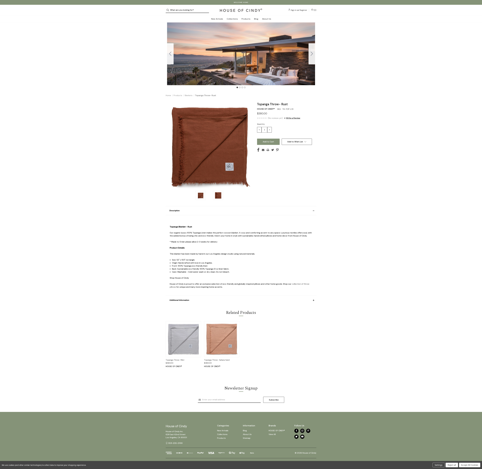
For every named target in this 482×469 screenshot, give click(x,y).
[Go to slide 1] (237, 87)
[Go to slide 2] (312, 53)
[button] (241, 210)
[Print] (268, 150)
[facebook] (296, 431)
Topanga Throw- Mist (175, 360)
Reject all (452, 465)
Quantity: (261, 124)
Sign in (294, 10)
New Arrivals (217, 19)
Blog (256, 19)
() (314, 10)
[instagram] (302, 431)
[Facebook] (258, 150)
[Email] (263, 150)
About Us (266, 19)
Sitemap (246, 438)
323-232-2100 (175, 443)
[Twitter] (272, 150)
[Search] (168, 10)
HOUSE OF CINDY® (277, 430)
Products (246, 19)
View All (272, 434)
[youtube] (302, 437)
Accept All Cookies (469, 465)
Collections (232, 19)
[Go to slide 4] (170, 53)
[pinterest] (308, 431)
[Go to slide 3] (242, 87)
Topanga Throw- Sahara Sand (217, 360)
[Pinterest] (277, 150)
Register (303, 10)
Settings (438, 465)
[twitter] (296, 437)
